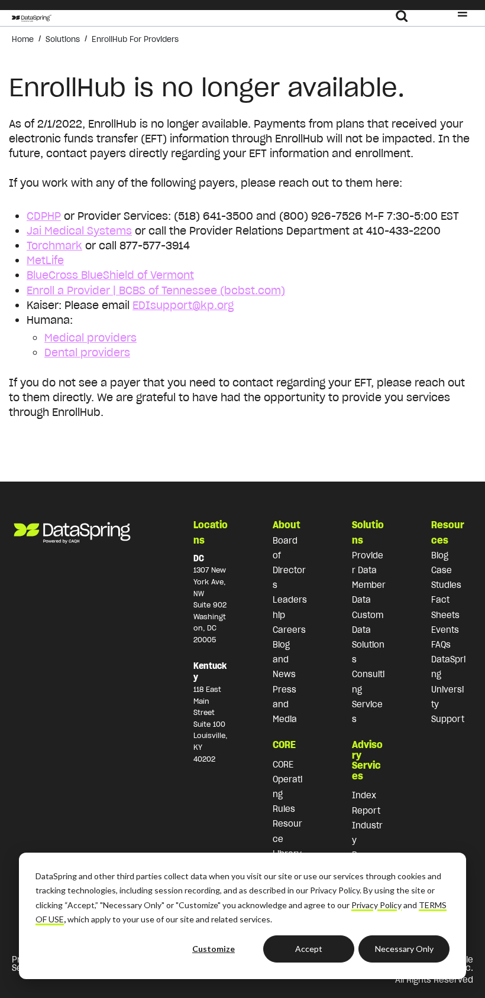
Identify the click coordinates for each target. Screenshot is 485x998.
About (286, 525)
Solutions (63, 39)
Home (23, 39)
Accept (308, 949)
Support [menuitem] (447, 719)
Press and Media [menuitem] (285, 704)
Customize (213, 949)
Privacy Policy (376, 905)
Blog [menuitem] (439, 555)
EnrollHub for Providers (135, 39)
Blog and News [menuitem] (284, 659)
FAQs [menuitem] (441, 644)
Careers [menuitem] (289, 630)
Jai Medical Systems (79, 231)
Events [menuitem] (445, 630)
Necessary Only (404, 949)
